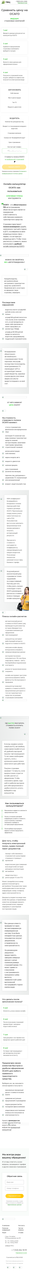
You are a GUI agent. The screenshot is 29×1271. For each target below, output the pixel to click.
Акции (4, 1232)
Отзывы (20, 1232)
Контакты (21, 1225)
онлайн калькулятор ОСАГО (13, 246)
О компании (6, 1225)
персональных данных (14, 1204)
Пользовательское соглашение (14, 1263)
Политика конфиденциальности (14, 1261)
